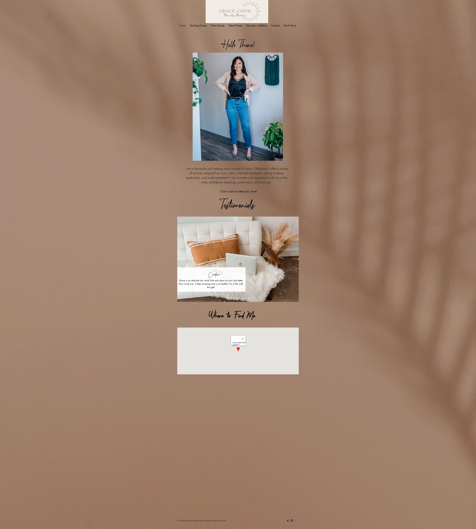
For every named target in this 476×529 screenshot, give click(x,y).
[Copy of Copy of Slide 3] (239, 297)
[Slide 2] (231, 298)
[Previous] (180, 259)
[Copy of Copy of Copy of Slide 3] (242, 297)
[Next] (295, 259)
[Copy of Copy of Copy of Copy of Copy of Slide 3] (248, 297)
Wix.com (223, 521)
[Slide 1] (227, 297)
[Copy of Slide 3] (236, 297)
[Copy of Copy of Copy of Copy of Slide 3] (245, 297)
